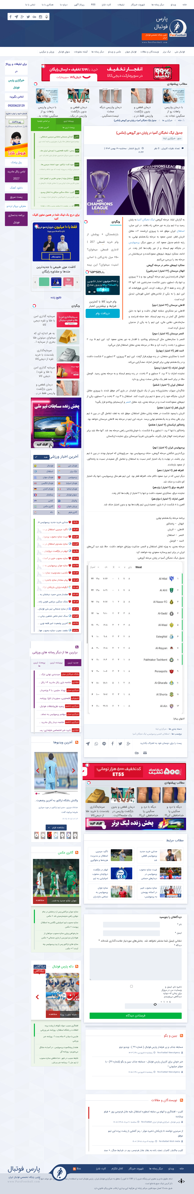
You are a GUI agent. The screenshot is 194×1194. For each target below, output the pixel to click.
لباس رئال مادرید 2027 (16, 175)
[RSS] (183, 1036)
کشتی (50, 500)
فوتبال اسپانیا (71, 483)
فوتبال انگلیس (47, 483)
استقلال (181, 231)
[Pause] (89, 292)
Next (74, 770)
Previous (38, 770)
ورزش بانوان (72, 506)
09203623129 (16, 106)
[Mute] (94, 292)
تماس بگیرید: (16, 97)
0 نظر (156, 148)
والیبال (74, 500)
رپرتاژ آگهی (79, 4)
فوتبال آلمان (48, 489)
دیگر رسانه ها (158, 4)
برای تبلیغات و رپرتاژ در (16, 67)
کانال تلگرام (117, 1169)
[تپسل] (43, 66)
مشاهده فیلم (58, 827)
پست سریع (16, 197)
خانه (185, 4)
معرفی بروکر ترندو (16, 206)
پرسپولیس (134, 242)
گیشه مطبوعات (81, 52)
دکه (51, 512)
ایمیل (178, 933)
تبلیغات (120, 4)
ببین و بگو (170, 1035)
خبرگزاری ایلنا (161, 729)
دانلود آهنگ (16, 188)
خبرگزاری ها (167, 120)
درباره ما (63, 4)
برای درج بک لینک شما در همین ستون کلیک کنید (56, 217)
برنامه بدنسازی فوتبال (16, 219)
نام (179, 924)
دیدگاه (178, 945)
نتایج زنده (56, 297)
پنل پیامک (16, 162)
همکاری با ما (47, 4)
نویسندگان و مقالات (149, 52)
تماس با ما (30, 4)
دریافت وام (103, 313)
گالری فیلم (73, 512)
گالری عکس (48, 506)
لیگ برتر (167, 52)
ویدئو (173, 4)
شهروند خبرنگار (138, 4)
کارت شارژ (106, 4)
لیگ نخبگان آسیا (146, 220)
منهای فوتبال (64, 52)
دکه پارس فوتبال (62, 966)
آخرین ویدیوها (62, 742)
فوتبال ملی (180, 52)
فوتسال (50, 465)
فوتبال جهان (130, 52)
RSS (93, 4)
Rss (79, 1168)
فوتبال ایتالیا (72, 489)
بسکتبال (50, 495)
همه (46, 457)
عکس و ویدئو (114, 52)
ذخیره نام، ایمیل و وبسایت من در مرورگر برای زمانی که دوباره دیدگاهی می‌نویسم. (172, 991)
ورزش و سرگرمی (46, 52)
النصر (128, 402)
